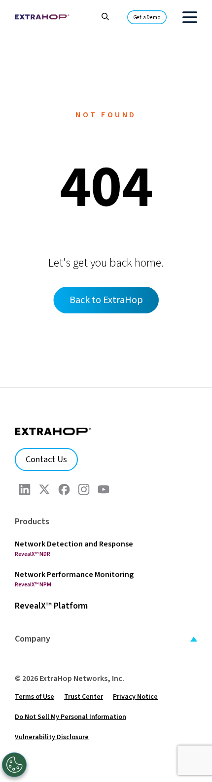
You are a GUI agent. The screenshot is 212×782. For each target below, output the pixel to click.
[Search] (100, 15)
